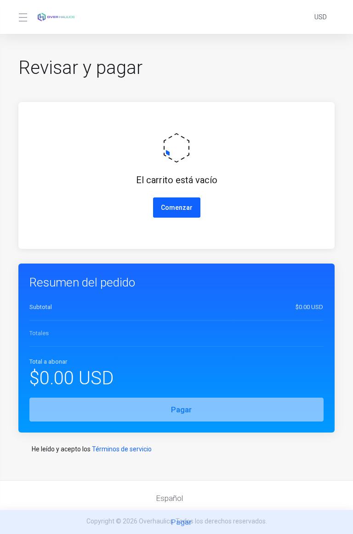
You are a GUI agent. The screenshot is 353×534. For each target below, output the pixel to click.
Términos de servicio (122, 449)
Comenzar (177, 207)
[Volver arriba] (205, 496)
